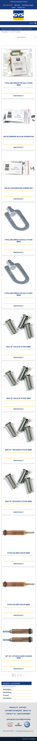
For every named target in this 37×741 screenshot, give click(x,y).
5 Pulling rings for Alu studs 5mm (18, 294)
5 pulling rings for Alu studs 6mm (18, 241)
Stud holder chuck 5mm (18, 553)
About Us (27, 711)
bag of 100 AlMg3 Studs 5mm (18, 501)
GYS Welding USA (18, 15)
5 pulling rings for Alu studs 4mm (18, 84)
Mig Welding (7, 692)
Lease (13, 7)
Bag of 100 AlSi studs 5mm (18, 398)
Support (23, 707)
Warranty (17, 5)
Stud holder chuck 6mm (18, 605)
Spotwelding (7, 698)
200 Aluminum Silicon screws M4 (18, 137)
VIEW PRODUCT (18, 96)
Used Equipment (23, 714)
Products (13, 707)
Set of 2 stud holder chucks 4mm (18, 657)
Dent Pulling (7, 689)
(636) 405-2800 (7, 5)
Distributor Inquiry (27, 5)
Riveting (6, 695)
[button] (32, 23)
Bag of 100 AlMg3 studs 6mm (18, 450)
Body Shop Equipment (9, 686)
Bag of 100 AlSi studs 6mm (18, 347)
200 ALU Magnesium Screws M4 (18, 188)
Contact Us (21, 7)
